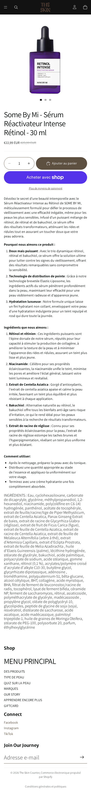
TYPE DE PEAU (14, 677)
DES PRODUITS (14, 671)
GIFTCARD (11, 706)
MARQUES (11, 688)
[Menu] (5, 7)
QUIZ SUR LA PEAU (17, 683)
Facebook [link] (11, 722)
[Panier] (85, 7)
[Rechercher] (16, 7)
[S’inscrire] (82, 757)
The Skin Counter (29, 772)
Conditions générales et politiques (45, 786)
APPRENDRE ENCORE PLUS (23, 700)
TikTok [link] (8, 734)
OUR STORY (12, 694)
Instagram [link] (11, 728)
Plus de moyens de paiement (45, 188)
